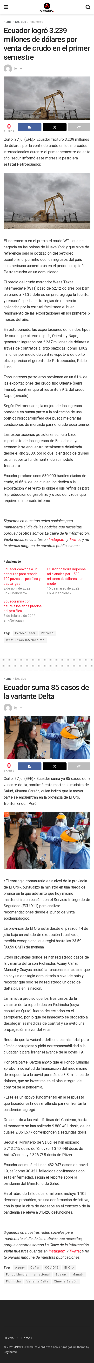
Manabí (78, 1274)
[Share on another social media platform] (79, 127)
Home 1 (26, 1338)
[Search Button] (88, 7)
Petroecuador (25, 633)
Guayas (61, 1274)
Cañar (35, 1267)
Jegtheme (10, 1352)
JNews (18, 1347)
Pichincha (13, 1281)
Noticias (20, 21)
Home (7, 21)
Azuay (20, 1267)
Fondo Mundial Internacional (28, 1274)
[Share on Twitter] (54, 127)
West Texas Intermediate (25, 640)
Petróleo (47, 633)
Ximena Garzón (66, 1281)
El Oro (69, 1267)
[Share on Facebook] (29, 127)
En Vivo (9, 1338)
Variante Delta (37, 1281)
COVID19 (52, 1267)
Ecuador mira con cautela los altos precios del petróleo (23, 606)
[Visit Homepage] (47, 7)
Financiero (36, 21)
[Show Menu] (6, 7)
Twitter (75, 539)
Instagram (57, 539)
